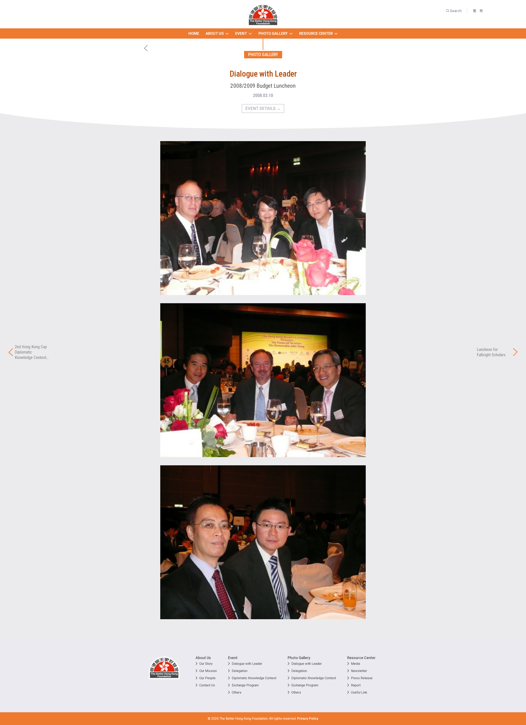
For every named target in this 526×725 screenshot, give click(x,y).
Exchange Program (245, 685)
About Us (203, 658)
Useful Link (359, 692)
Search (456, 11)
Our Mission (208, 671)
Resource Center (361, 658)
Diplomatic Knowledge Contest (254, 678)
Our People (207, 678)
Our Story (206, 664)
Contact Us (207, 685)
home (193, 33)
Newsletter (359, 671)
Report (356, 685)
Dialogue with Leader (247, 664)
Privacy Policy (307, 718)
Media (355, 664)
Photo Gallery (299, 658)
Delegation (239, 671)
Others (236, 692)
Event (233, 658)
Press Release (362, 678)
